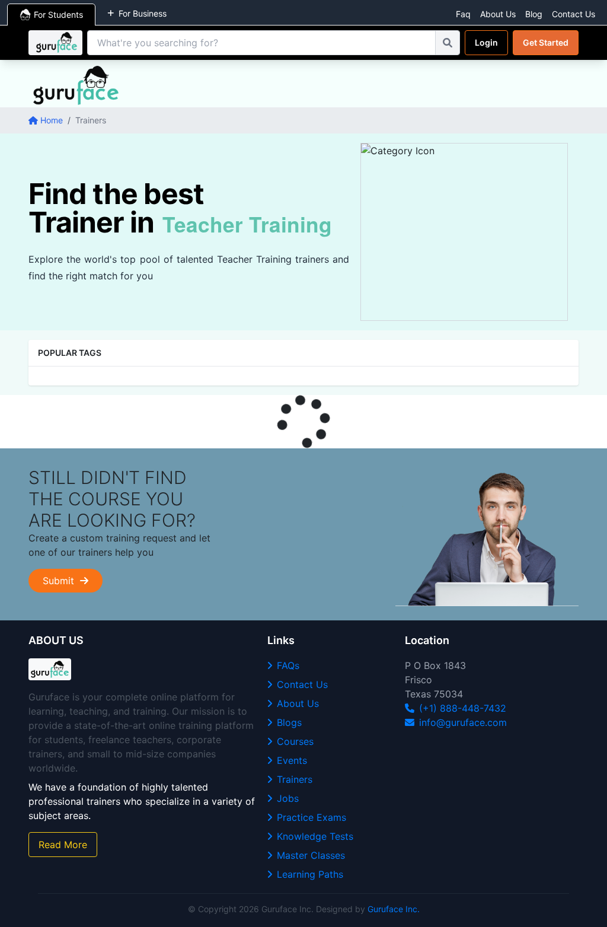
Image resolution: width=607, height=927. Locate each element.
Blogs (289, 722)
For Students (58, 14)
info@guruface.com (463, 722)
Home (51, 120)
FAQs (288, 665)
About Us (498, 14)
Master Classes (311, 855)
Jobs (288, 798)
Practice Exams (311, 817)
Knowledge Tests (315, 836)
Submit (61, 581)
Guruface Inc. (394, 909)
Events (292, 760)
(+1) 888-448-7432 (462, 708)
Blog (533, 14)
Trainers (294, 779)
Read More (63, 844)
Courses (295, 741)
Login (486, 42)
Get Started (545, 42)
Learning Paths (310, 874)
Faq (463, 14)
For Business (143, 13)
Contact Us (573, 14)
